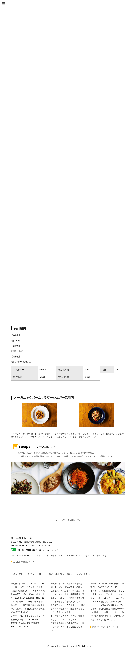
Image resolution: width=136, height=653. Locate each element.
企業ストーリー (35, 574)
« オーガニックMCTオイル (68, 520)
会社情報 (18, 574)
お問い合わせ (83, 574)
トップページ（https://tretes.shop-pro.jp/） (72, 555)
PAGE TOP (129, 630)
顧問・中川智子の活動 (60, 574)
